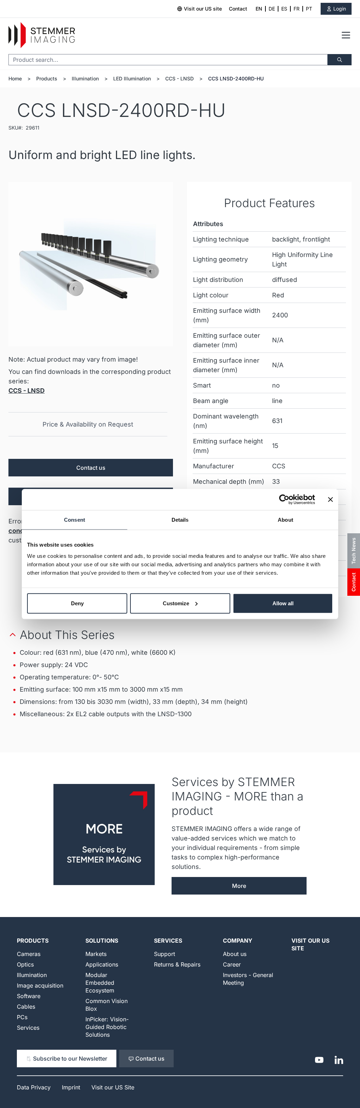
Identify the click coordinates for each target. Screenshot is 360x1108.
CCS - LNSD (179, 78)
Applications (101, 964)
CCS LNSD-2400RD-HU (236, 78)
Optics (25, 964)
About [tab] (285, 520)
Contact (238, 9)
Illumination (85, 78)
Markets (96, 953)
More (239, 885)
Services (28, 1027)
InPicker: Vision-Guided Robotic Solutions (107, 1027)
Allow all (283, 603)
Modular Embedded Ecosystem (99, 982)
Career (232, 964)
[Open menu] (346, 35)
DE (272, 9)
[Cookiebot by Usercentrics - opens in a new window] (284, 499)
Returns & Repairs (177, 964)
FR (297, 9)
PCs (22, 1017)
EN (259, 9)
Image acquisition (40, 985)
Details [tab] (180, 520)
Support (164, 953)
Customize (176, 603)
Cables (26, 1006)
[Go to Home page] (41, 35)
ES (284, 9)
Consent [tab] (74, 520)
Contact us (90, 467)
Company (237, 940)
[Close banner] (330, 499)
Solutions (101, 940)
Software (28, 996)
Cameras (28, 953)
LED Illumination (132, 78)
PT (309, 9)
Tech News (353, 550)
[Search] (340, 59)
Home (15, 78)
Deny (77, 603)
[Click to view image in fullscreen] (90, 264)
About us (234, 953)
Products (46, 78)
